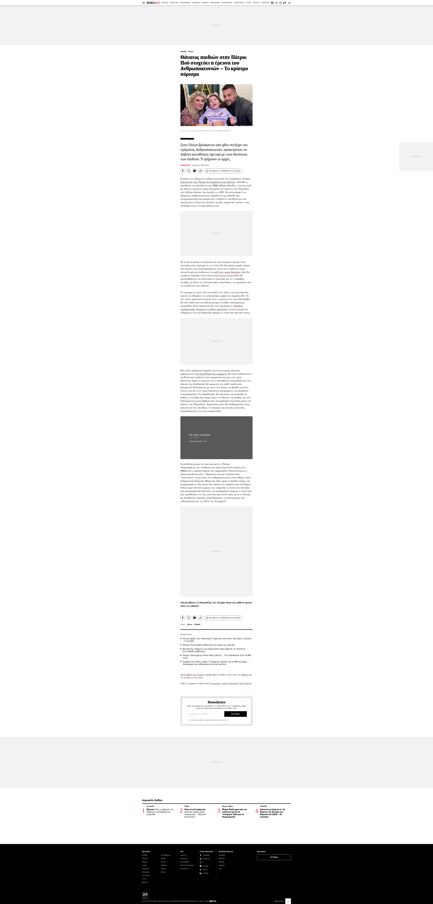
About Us (183, 855)
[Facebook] (182, 171)
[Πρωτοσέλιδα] (272, 2)
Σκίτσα (163, 862)
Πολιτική (145, 858)
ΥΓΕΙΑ (248, 2)
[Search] (289, 2)
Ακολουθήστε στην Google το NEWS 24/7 (198, 675)
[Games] (284, 2)
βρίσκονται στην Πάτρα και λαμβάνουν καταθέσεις (207, 182)
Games (192, 684)
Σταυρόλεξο (215, 684)
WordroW (233, 684)
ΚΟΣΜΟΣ (196, 2)
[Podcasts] (280, 2)
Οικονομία (145, 868)
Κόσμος (144, 862)
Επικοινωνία (184, 868)
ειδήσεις (194, 606)
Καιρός (256, 2)
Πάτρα (190, 51)
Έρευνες (145, 882)
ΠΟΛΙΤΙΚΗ (174, 2)
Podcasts (164, 865)
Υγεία (144, 878)
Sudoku (225, 684)
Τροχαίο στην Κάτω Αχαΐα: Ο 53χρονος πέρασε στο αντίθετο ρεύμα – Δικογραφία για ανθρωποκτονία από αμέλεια (216, 663)
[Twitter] (188, 171)
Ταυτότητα (183, 858)
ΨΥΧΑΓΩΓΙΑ (239, 2)
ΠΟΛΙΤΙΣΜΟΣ (226, 2)
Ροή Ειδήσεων (165, 855)
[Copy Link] (200, 171)
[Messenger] (194, 171)
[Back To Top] (288, 901)
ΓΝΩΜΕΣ (205, 2)
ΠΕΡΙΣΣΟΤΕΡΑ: (186, 634)
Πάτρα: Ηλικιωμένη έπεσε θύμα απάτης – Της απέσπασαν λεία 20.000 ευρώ (217, 656)
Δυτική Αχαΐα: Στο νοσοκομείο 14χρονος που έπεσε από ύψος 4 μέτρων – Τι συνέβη (217, 640)
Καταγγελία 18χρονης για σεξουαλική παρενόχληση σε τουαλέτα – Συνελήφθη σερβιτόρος (215, 650)
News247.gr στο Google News (215, 603)
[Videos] (276, 2)
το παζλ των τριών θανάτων (225, 272)
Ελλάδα (183, 51)
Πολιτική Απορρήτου (187, 865)
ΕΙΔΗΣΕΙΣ (265, 2)
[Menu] (143, 3)
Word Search (245, 684)
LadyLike (222, 865)
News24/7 (222, 855)
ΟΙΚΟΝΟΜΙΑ (185, 2)
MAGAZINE (215, 2)
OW (220, 868)
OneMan (221, 862)
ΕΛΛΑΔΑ (164, 2)
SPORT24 (222, 858)
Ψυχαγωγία (146, 875)
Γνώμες (144, 865)
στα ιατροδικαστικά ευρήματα (211, 374)
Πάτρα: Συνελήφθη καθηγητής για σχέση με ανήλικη (209, 644)
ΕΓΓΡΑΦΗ (274, 857)
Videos (163, 868)
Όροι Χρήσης (184, 862)
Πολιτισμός (146, 872)
